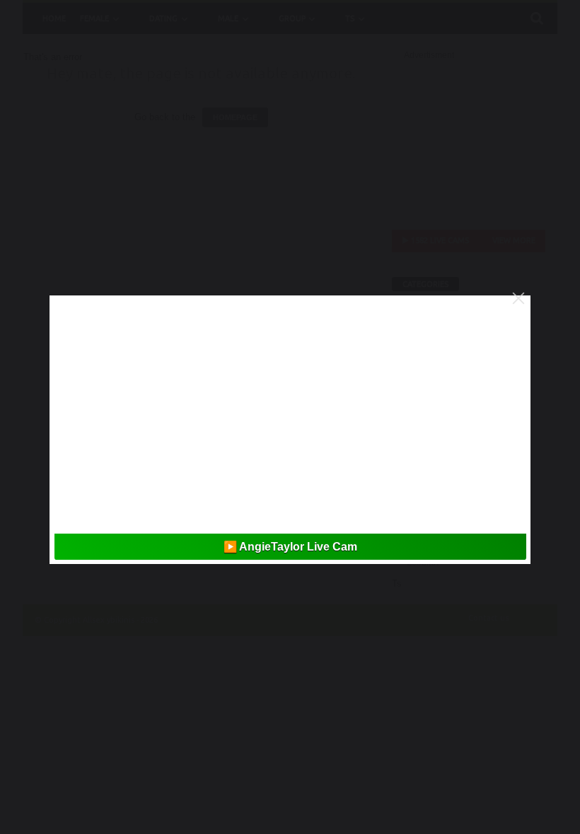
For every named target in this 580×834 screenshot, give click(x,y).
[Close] (518, 298)
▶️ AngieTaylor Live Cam (290, 547)
